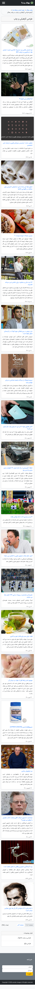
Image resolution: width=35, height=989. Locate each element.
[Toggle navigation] (3, 3)
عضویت (29, 974)
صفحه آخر (21, 925)
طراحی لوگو (27, 943)
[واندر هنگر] (27, 3)
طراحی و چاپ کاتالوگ (24, 938)
